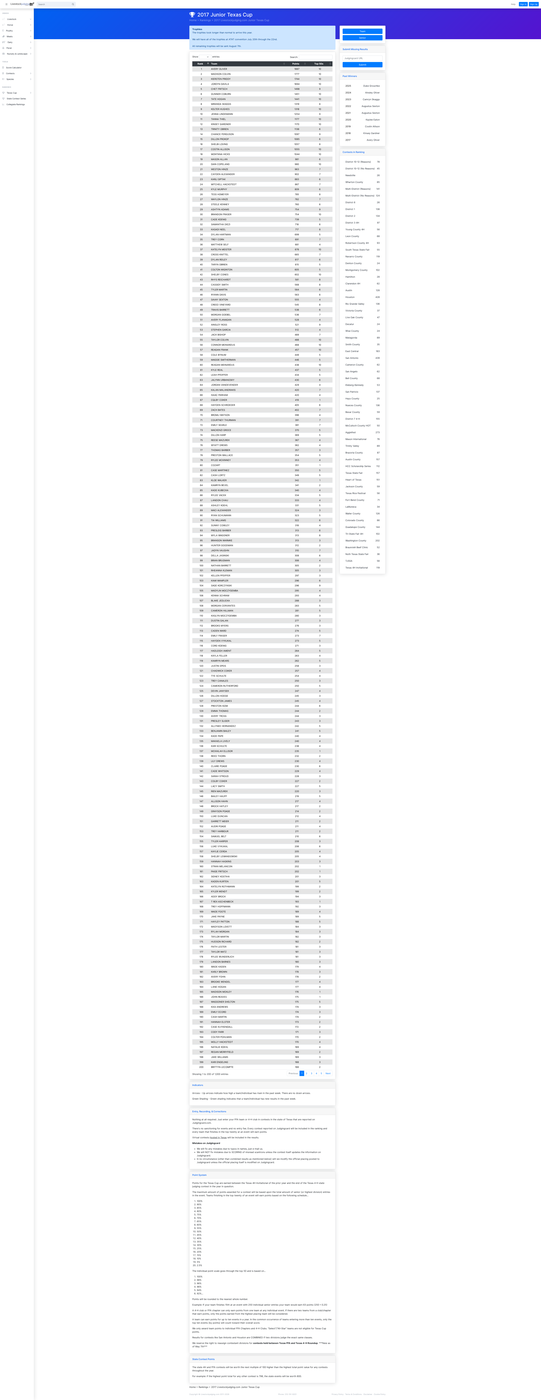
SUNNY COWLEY (220, 525)
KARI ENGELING (219, 1062)
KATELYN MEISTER (221, 249)
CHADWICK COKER (221, 670)
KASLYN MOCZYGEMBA (224, 615)
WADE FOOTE (218, 911)
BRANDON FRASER (221, 214)
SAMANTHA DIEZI (220, 224)
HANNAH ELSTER (220, 1022)
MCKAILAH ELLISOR (222, 751)
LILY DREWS (217, 761)
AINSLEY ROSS (219, 324)
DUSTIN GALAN (219, 620)
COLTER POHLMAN (221, 1037)
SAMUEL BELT (218, 836)
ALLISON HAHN (219, 801)
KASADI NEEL (218, 229)
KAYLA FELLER (219, 655)
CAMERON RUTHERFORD (224, 685)
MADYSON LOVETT (221, 926)
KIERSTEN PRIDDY (221, 79)
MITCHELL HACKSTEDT (224, 184)
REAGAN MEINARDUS (222, 364)
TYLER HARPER (219, 841)
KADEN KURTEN (220, 881)
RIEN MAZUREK (219, 791)
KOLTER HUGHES (220, 109)
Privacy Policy (337, 1394)
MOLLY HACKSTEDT (222, 1042)
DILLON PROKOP (220, 139)
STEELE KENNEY (220, 204)
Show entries (205, 56)
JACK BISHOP (218, 334)
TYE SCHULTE (218, 675)
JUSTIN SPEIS (218, 665)
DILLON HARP (218, 435)
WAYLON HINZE (219, 199)
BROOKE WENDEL (220, 981)
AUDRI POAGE (218, 826)
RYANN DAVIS (218, 294)
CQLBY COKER (219, 400)
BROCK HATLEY (219, 806)
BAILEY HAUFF (219, 796)
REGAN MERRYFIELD (222, 1052)
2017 (348, 140)
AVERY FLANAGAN (221, 319)
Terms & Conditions (353, 1394)
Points (295, 63)
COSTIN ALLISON (220, 149)
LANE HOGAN (218, 986)
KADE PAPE (217, 736)
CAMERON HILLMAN (222, 610)
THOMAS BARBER (220, 450)
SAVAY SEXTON (219, 299)
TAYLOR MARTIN (220, 936)
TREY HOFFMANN (220, 906)
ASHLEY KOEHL (219, 505)
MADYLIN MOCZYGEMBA (224, 590)
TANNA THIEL (218, 119)
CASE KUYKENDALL (222, 1026)
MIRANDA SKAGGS (221, 104)
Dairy (10, 42)
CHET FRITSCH (219, 89)
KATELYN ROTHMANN (223, 886)
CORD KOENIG (219, 645)
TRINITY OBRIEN (220, 129)
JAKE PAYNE (218, 916)
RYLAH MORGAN (220, 931)
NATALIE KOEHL (219, 1047)
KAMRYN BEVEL (219, 485)
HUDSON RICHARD (221, 941)
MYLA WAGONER (220, 535)
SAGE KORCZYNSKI (221, 585)
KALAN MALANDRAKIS (223, 390)
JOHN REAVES (219, 996)
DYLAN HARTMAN (221, 234)
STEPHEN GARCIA (221, 329)
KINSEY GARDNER (221, 124)
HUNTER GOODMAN (222, 545)
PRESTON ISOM (219, 705)
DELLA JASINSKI (220, 555)
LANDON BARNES (220, 961)
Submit (362, 64)
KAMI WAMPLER (219, 580)
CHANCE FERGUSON (222, 134)
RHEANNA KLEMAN (221, 570)
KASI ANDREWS (219, 1006)
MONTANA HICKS (220, 154)
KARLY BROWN (219, 971)
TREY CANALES (219, 680)
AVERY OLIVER (219, 68)
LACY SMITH (218, 786)
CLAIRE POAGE (219, 766)
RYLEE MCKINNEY (221, 460)
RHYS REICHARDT (221, 279)
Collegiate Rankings (15, 104)
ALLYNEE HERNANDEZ (223, 726)
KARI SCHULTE (219, 746)
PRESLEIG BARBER (221, 530)
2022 (348, 106)
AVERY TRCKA (219, 716)
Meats (10, 36)
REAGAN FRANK (219, 349)
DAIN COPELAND (220, 164)
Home (193, 20)
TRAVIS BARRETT (220, 309)
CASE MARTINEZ (220, 470)
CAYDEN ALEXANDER (223, 174)
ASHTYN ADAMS (220, 209)
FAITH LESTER (218, 946)
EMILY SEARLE (219, 425)
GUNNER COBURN (221, 94)
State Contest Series (16, 98)
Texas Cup (12, 93)
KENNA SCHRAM (220, 595)
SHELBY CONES (219, 274)
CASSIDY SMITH (220, 284)
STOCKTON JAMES (221, 701)
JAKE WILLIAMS (219, 1057)
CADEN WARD (218, 630)
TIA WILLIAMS (218, 520)
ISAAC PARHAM (219, 395)
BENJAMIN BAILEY (221, 731)
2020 (348, 119)
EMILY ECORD (218, 1012)
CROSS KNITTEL (220, 254)
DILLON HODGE (219, 695)
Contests (10, 73)
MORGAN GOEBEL (221, 314)
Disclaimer (367, 1394)
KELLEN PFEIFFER (220, 575)
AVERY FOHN (218, 976)
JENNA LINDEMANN (222, 114)
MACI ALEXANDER (221, 510)
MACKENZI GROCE (221, 430)
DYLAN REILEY (219, 259)
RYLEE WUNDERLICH (222, 956)
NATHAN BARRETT (221, 565)
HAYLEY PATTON (220, 921)
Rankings (205, 20)
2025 (348, 85)
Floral (9, 48)
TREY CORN (217, 239)
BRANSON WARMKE (221, 540)
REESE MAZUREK (220, 440)
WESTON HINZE (219, 169)
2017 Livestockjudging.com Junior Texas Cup (241, 20)
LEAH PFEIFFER (219, 374)
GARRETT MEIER (220, 821)
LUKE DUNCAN (219, 816)
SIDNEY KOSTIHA (220, 876)
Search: (294, 57)
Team (214, 63)
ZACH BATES (218, 410)
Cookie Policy (379, 1394)
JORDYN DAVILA (220, 84)
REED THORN (218, 756)
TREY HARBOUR (219, 831)
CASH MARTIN (219, 1016)
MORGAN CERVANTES (223, 605)
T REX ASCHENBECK (222, 901)
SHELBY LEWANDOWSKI (224, 856)
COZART (215, 465)
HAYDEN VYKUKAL (221, 640)
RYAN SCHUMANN (221, 515)
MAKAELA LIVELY (220, 741)
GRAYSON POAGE (220, 811)
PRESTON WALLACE (222, 455)
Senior (362, 37)
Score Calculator (14, 67)
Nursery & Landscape (17, 54)
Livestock (11, 19)
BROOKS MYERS (220, 625)
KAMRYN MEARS (220, 660)
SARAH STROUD (220, 776)
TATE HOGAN (218, 99)
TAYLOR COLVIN (220, 339)
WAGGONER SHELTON (223, 1001)
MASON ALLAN (219, 159)
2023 (348, 99)
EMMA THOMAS (219, 711)
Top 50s (318, 63)
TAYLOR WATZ (219, 951)
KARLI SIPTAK (218, 179)
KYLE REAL (217, 369)
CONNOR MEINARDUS (223, 344)
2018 (348, 133)
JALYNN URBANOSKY (222, 380)
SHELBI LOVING (219, 144)
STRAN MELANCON (221, 866)
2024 (348, 92)
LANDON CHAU (219, 500)
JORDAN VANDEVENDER (224, 384)
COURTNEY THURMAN (223, 420)
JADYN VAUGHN (220, 550)
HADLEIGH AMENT (221, 650)
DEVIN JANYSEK (220, 691)
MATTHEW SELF (220, 244)
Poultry (9, 30)
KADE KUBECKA (219, 490)
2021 (348, 112)
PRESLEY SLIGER (220, 721)
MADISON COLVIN (221, 74)
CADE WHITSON (220, 771)
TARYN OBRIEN (219, 264)
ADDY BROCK (218, 896)
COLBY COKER (219, 781)
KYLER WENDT (219, 891)
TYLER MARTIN (219, 289)
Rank (200, 63)
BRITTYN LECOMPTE (222, 1067)
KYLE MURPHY (219, 189)
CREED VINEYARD (221, 304)
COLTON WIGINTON (221, 269)
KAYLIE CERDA (219, 851)
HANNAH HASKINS (221, 861)
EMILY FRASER (219, 635)
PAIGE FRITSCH (219, 871)
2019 (348, 126)
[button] (513, 4)
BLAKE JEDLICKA (220, 600)
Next (328, 1073)
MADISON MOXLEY (221, 991)
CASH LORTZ (218, 475)
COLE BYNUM (218, 354)
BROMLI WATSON (220, 415)
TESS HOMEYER (220, 194)
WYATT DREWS (219, 445)
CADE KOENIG (218, 219)
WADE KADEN (218, 966)
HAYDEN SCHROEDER (223, 405)
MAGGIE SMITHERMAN (223, 359)
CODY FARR (217, 1032)
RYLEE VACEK (218, 495)
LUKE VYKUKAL (219, 846)
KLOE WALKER (219, 480)
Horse (10, 25)
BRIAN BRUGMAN (220, 560)
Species (10, 79)
